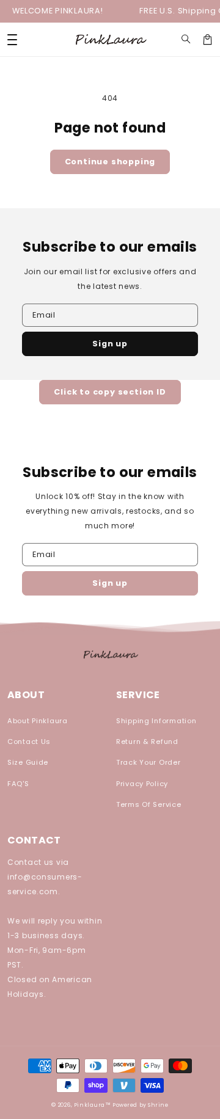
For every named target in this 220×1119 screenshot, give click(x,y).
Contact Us (29, 741)
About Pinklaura (37, 721)
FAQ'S (18, 784)
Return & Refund (147, 741)
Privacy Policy (142, 784)
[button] (186, 39)
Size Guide (27, 762)
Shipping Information (156, 721)
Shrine (158, 1105)
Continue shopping (110, 161)
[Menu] (12, 39)
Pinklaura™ (92, 1105)
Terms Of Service (149, 804)
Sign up (110, 343)
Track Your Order (148, 762)
